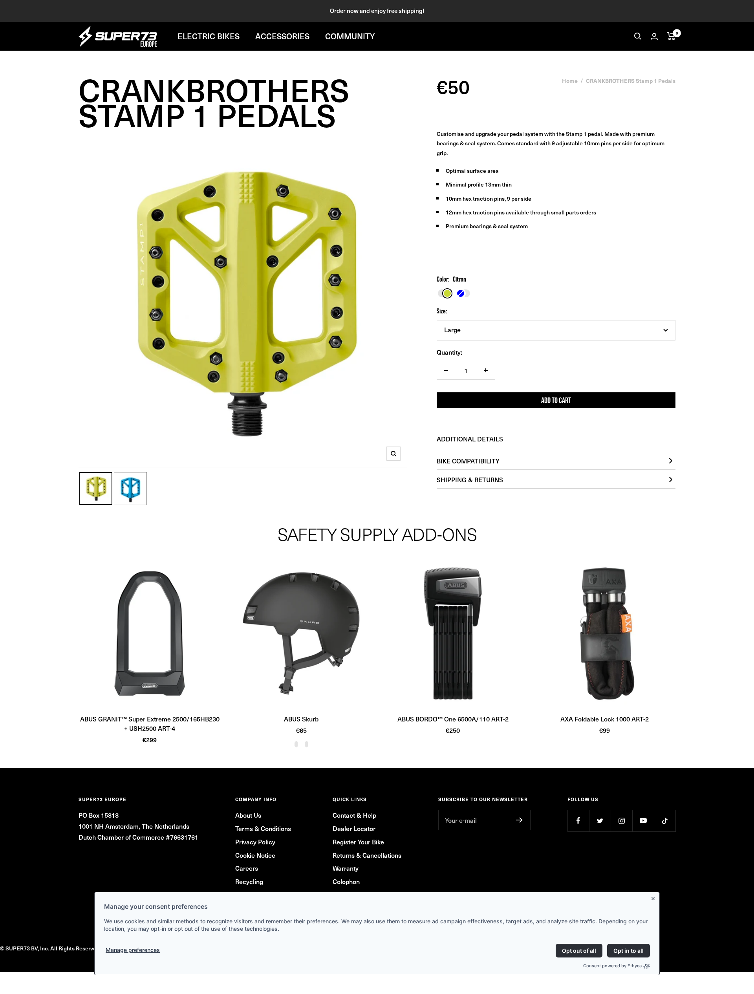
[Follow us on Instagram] (621, 820)
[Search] (637, 36)
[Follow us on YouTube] (643, 820)
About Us (248, 815)
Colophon (346, 881)
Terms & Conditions (263, 828)
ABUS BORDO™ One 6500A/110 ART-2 (453, 718)
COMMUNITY (350, 36)
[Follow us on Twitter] (600, 820)
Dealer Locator (354, 828)
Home (570, 80)
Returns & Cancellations (367, 855)
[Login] (654, 36)
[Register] (519, 820)
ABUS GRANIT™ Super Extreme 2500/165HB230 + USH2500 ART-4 (150, 723)
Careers (246, 868)
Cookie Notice (255, 855)
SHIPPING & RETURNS (470, 479)
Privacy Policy (255, 841)
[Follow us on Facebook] (578, 820)
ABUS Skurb (301, 718)
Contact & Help (354, 815)
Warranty (346, 868)
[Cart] (671, 36)
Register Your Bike (358, 841)
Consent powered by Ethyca (612, 965)
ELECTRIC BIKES (209, 36)
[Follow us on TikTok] (664, 820)
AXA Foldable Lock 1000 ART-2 (604, 718)
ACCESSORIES (282, 36)
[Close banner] (654, 897)
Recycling (249, 881)
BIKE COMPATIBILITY (468, 460)
